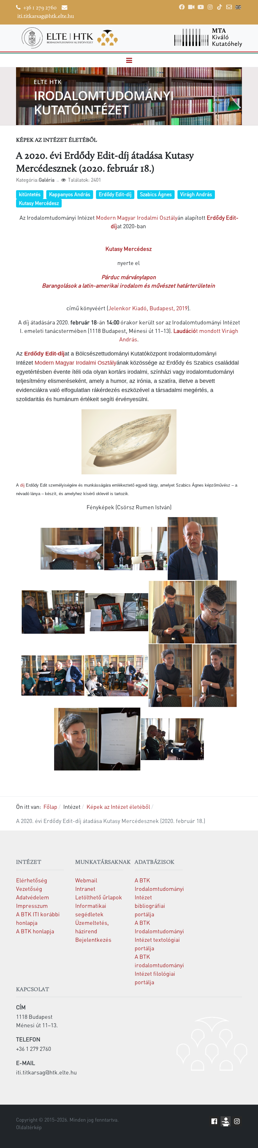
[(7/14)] (216, 612)
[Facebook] (182, 7)
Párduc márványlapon (129, 276)
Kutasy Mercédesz (39, 203)
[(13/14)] (119, 739)
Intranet (85, 888)
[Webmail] (229, 7)
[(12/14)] (76, 739)
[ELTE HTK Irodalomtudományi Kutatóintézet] (70, 37)
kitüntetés (30, 194)
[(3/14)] (193, 548)
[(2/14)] (135, 548)
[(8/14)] (52, 675)
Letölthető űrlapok (98, 897)
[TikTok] (219, 7)
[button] (129, 60)
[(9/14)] (116, 675)
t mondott (197, 330)
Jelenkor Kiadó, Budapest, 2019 (148, 308)
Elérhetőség (31, 880)
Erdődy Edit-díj (115, 194)
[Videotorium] (191, 7)
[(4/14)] (53, 612)
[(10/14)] (170, 675)
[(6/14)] (171, 612)
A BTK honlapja (35, 931)
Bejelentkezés (93, 939)
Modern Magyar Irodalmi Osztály (136, 217)
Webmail (86, 880)
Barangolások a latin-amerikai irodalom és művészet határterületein (128, 285)
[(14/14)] (172, 739)
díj (22, 485)
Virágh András (196, 194)
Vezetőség (29, 888)
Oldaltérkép (29, 1127)
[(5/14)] (116, 612)
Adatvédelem (32, 897)
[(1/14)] (72, 549)
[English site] (238, 8)
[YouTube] (201, 7)
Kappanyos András (69, 194)
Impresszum (32, 905)
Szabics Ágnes (156, 194)
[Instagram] (210, 7)
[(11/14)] (215, 675)
